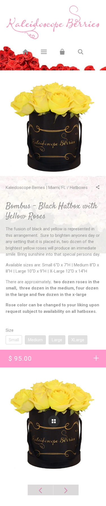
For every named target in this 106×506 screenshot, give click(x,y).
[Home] (25, 52)
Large (57, 339)
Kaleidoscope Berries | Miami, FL (36, 187)
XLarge (77, 339)
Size (10, 330)
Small (14, 339)
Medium (35, 339)
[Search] (80, 52)
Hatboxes (79, 187)
